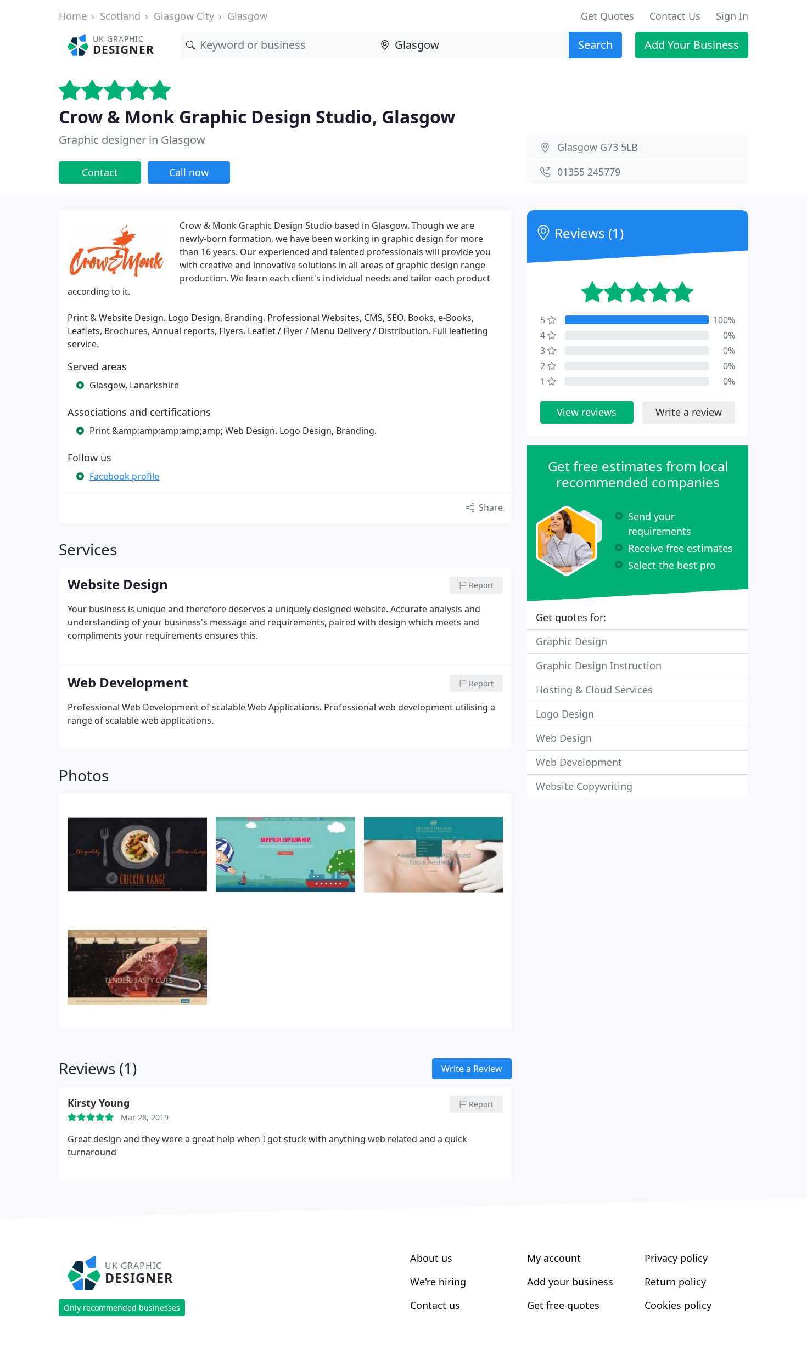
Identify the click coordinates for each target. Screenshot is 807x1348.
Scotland (120, 15)
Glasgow (247, 15)
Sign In (732, 15)
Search (595, 44)
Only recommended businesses (122, 1307)
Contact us (435, 1305)
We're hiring (438, 1281)
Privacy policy (676, 1258)
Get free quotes (563, 1305)
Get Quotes (607, 15)
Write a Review (471, 1069)
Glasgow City (184, 15)
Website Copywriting (584, 786)
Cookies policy (678, 1305)
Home (73, 15)
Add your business (570, 1281)
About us (431, 1258)
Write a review (688, 412)
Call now (189, 172)
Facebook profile (124, 476)
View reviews (587, 412)
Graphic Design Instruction (599, 665)
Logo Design (565, 713)
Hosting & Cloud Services (594, 689)
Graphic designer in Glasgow (132, 139)
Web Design (564, 737)
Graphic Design (571, 641)
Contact (100, 172)
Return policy (675, 1281)
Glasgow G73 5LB (597, 147)
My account (554, 1258)
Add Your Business (692, 44)
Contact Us (674, 15)
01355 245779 (588, 171)
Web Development (579, 762)
